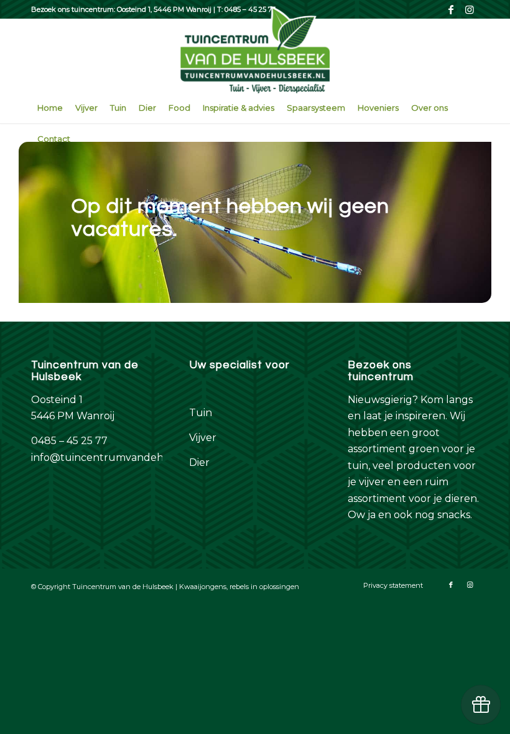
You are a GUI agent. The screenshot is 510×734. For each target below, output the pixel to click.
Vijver (202, 438)
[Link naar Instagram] (469, 9)
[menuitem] (50, 107)
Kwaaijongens (202, 586)
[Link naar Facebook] (451, 9)
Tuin (200, 413)
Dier (199, 462)
